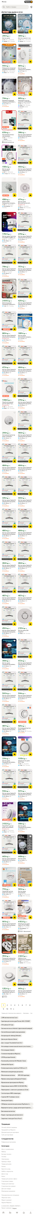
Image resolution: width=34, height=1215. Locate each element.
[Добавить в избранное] (14, 16)
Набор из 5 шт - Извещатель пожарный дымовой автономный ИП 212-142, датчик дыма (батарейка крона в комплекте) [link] (24, 959)
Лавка (10, 1212)
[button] (31, 7)
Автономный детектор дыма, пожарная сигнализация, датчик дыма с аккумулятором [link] (8, 435)
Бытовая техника (6, 1154)
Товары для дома (6, 1164)
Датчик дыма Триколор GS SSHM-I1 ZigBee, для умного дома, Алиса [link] (9, 237)
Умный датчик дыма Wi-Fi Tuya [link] (24, 761)
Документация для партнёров (10, 1132)
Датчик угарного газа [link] (24, 38)
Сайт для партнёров (7, 1135)
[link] (9, 1017)
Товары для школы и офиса (9, 1179)
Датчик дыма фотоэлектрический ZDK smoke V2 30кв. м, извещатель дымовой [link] (24, 202)
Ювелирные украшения (8, 1191)
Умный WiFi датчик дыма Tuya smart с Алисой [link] (7, 892)
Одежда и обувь (6, 1161)
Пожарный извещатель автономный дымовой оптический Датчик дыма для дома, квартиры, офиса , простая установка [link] (8, 959)
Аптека (4, 1166)
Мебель (4, 1151)
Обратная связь (6, 1197)
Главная (3, 1212)
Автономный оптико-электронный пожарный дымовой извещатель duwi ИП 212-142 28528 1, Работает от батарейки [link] (9, 135)
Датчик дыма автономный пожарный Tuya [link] (24, 336)
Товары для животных (8, 1183)
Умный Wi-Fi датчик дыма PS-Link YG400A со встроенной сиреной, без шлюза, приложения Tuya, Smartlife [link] (24, 101)
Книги (3, 1176)
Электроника (5, 1159)
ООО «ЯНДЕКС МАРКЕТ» (13, 1206)
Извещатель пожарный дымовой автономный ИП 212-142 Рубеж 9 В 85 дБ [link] (8, 68)
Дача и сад (5, 1174)
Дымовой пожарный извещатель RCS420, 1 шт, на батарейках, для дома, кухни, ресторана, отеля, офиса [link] (8, 101)
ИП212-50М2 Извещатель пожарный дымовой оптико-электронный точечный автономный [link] (8, 202)
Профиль (30, 1212)
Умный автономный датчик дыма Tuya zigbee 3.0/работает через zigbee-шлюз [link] (8, 402)
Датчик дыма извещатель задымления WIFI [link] (7, 169)
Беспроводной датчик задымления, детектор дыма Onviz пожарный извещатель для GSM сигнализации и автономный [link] (8, 991)
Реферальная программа (9, 1142)
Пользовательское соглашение (10, 1195)
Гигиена (4, 1156)
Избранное (17, 1212)
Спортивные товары (7, 1181)
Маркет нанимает (7, 1200)
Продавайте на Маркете (8, 1130)
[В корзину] (14, 31)
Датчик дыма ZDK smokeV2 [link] (23, 631)
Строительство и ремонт (9, 1186)
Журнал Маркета (6, 1202)
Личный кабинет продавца (9, 1127)
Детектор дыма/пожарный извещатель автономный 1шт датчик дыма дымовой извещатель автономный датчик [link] (9, 303)
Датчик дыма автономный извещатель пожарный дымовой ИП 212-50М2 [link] (24, 892)
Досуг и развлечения (8, 1149)
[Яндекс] (14, 1208)
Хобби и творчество (7, 1171)
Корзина (23, 1212)
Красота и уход (6, 1169)
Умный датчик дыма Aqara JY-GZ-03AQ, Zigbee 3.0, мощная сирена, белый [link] (24, 924)
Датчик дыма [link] (6, 38)
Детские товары (6, 1188)
